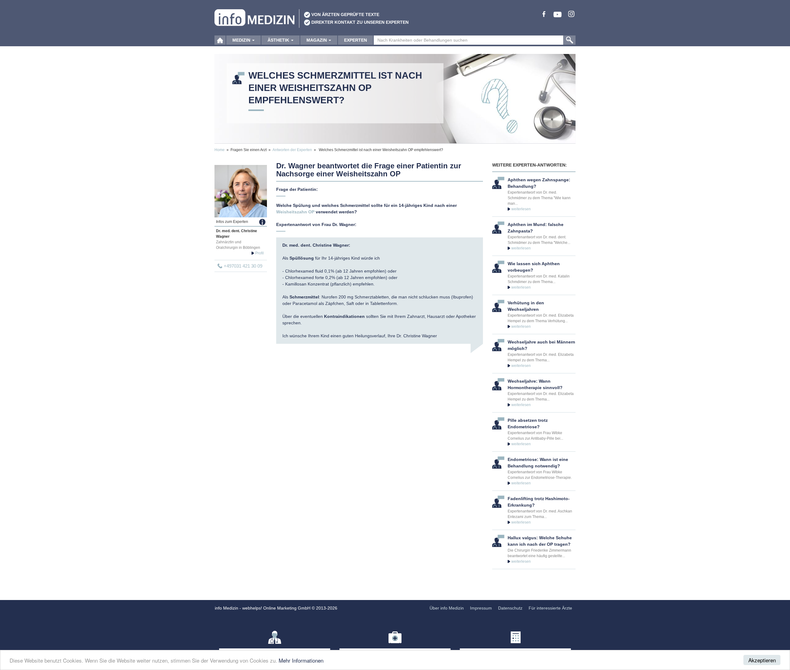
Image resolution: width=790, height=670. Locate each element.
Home (219, 150)
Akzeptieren (762, 660)
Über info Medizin (447, 608)
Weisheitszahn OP (295, 211)
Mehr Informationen (301, 660)
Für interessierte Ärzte (550, 608)
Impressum (481, 608)
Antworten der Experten (292, 150)
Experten (355, 40)
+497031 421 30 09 (243, 266)
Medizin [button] (242, 40)
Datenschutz (510, 608)
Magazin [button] (317, 40)
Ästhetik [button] (279, 40)
